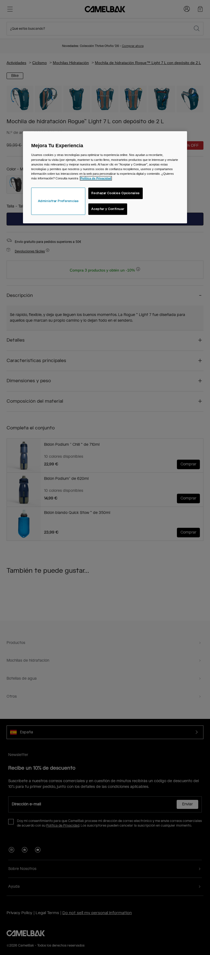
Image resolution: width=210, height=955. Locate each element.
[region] (105, 177)
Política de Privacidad (95, 178)
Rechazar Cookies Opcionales (115, 193)
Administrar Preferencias (58, 201)
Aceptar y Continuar (107, 209)
